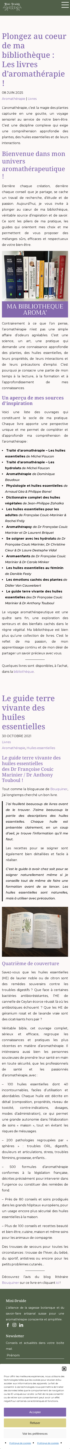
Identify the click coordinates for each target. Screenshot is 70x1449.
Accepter (35, 1412)
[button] (64, 1369)
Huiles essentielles (41, 748)
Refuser (35, 1423)
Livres (32, 99)
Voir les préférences (35, 1433)
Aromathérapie (13, 99)
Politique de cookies (20, 1443)
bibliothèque (24, 672)
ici (57, 1283)
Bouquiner (58, 789)
